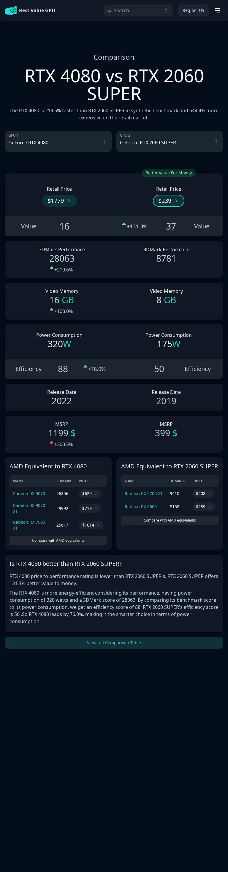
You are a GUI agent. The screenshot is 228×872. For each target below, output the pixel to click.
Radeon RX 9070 (29, 493)
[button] (59, 201)
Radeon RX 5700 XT (144, 493)
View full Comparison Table (114, 642)
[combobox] (138, 10)
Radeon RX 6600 (141, 506)
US (193, 10)
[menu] (217, 10)
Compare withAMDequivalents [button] (58, 540)
